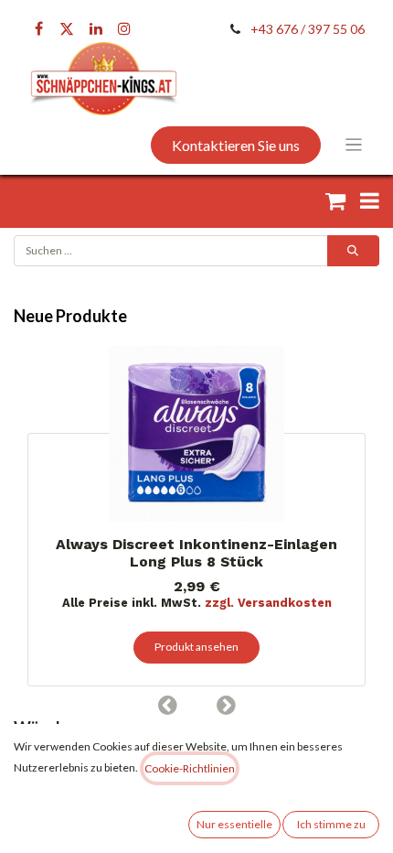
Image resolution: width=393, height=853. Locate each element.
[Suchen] (353, 250)
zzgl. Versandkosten (268, 603)
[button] (167, 705)
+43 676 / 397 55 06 (307, 29)
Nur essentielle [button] (234, 824)
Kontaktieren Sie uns (236, 145)
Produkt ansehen (196, 646)
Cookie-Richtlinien (189, 768)
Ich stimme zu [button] (331, 824)
